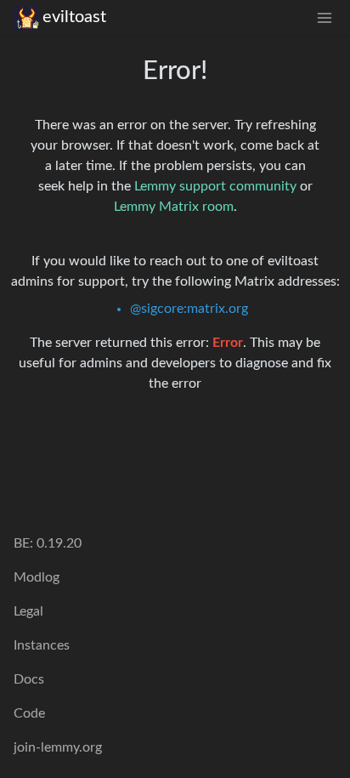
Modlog (36, 577)
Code (29, 713)
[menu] (324, 17)
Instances (42, 645)
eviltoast (74, 17)
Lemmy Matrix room (174, 206)
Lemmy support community (215, 186)
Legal (28, 611)
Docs (29, 679)
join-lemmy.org (58, 747)
